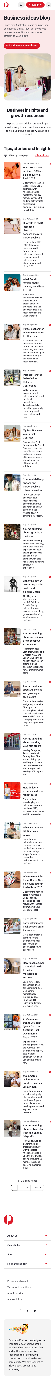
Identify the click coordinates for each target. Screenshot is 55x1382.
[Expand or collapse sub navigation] (46, 1236)
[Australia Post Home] (6, 4)
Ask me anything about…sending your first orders (32, 742)
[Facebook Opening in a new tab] (20, 1310)
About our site (15, 1293)
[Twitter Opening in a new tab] (27, 1310)
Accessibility (14, 1299)
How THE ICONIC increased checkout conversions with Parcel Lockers (33, 230)
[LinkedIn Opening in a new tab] (34, 1310)
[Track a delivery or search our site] (21, 5)
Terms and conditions (19, 1287)
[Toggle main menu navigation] (48, 5)
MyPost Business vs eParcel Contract (32, 434)
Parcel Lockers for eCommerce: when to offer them (33, 332)
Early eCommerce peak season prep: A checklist (33, 927)
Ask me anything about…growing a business (32, 532)
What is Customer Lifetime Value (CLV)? (33, 831)
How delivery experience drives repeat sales (33, 791)
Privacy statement (17, 1281)
